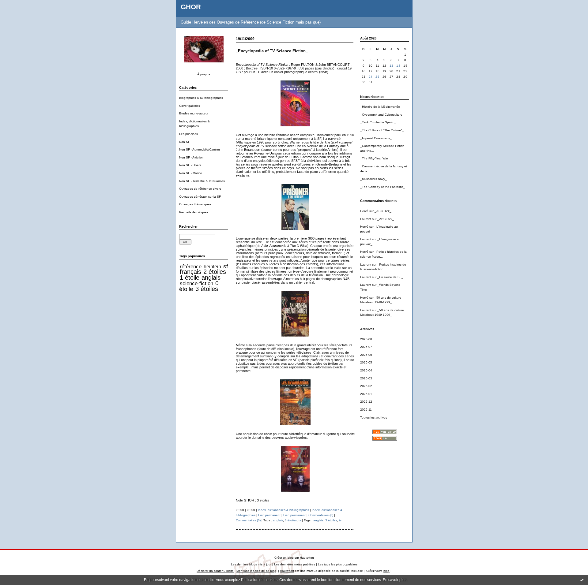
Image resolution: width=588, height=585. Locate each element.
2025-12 (366, 401)
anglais (211, 277)
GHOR (191, 7)
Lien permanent (269, 515)
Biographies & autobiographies (201, 97)
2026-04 (366, 370)
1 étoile (189, 277)
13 (392, 65)
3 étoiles (206, 288)
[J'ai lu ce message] (581, 579)
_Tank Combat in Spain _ (378, 122)
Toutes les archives (373, 417)
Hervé (364, 211)
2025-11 (366, 409)
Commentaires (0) (320, 515)
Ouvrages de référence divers (200, 188)
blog (386, 570)
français (190, 271)
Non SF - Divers (190, 165)
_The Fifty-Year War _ (375, 158)
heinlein (212, 266)
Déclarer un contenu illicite (215, 570)
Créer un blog (284, 557)
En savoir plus (394, 580)
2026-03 (366, 378)
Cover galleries (189, 105)
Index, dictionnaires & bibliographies (283, 510)
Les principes (188, 134)
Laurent (365, 219)
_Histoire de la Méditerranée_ (381, 106)
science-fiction (196, 283)
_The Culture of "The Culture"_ (382, 130)
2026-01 (366, 394)
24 (371, 76)
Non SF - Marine (190, 173)
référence (191, 266)
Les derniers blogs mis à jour (251, 564)
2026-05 (366, 362)
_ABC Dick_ (383, 211)
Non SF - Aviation (191, 157)
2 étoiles (214, 271)
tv (300, 520)
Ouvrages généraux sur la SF (200, 196)
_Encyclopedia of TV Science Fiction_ (272, 51)
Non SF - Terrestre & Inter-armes (202, 181)
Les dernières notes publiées (294, 564)
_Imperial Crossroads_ (376, 138)
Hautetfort (307, 557)
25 (377, 76)
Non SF (184, 141)
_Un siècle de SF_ (390, 277)
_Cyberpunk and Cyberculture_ (382, 114)
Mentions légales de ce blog (256, 570)
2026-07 (366, 346)
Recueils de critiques (193, 212)
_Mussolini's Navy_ (373, 179)
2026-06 (366, 354)
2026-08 (366, 339)
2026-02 (366, 386)
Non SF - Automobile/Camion (199, 149)
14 (398, 65)
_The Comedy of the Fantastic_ (382, 186)
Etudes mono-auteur (193, 113)
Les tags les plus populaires (337, 564)
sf (225, 266)
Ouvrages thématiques (195, 204)
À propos (203, 74)
